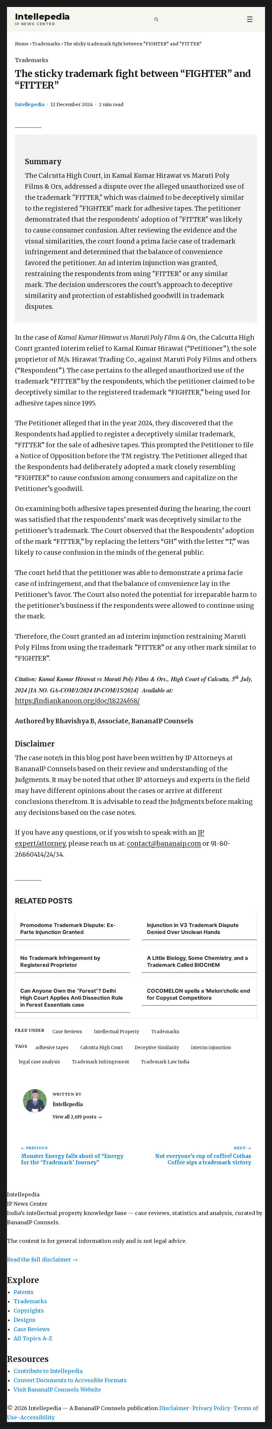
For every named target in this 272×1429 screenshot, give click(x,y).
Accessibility (37, 1417)
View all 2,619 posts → (77, 1117)
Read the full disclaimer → (42, 1259)
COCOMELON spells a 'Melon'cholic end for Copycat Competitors (198, 994)
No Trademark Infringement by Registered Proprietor (60, 961)
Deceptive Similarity (157, 1047)
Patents (24, 1292)
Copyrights (29, 1310)
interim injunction (211, 1047)
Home (22, 44)
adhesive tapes (51, 1047)
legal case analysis (39, 1062)
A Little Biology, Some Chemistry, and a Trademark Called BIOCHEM (197, 961)
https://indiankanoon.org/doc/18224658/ (77, 701)
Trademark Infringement (100, 1062)
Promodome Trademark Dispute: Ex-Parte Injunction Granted (68, 928)
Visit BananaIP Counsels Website (57, 1389)
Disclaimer (174, 1408)
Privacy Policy (211, 1408)
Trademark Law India (165, 1062)
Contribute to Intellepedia (48, 1371)
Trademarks (46, 44)
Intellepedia (42, 17)
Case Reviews (67, 1032)
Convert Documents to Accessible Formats (70, 1380)
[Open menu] (249, 19)
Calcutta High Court (101, 1047)
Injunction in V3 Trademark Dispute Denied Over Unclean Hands (193, 928)
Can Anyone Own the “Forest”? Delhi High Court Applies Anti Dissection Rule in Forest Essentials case (71, 997)
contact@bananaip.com (164, 843)
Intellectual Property (116, 1032)
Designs (24, 1320)
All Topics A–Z (33, 1338)
